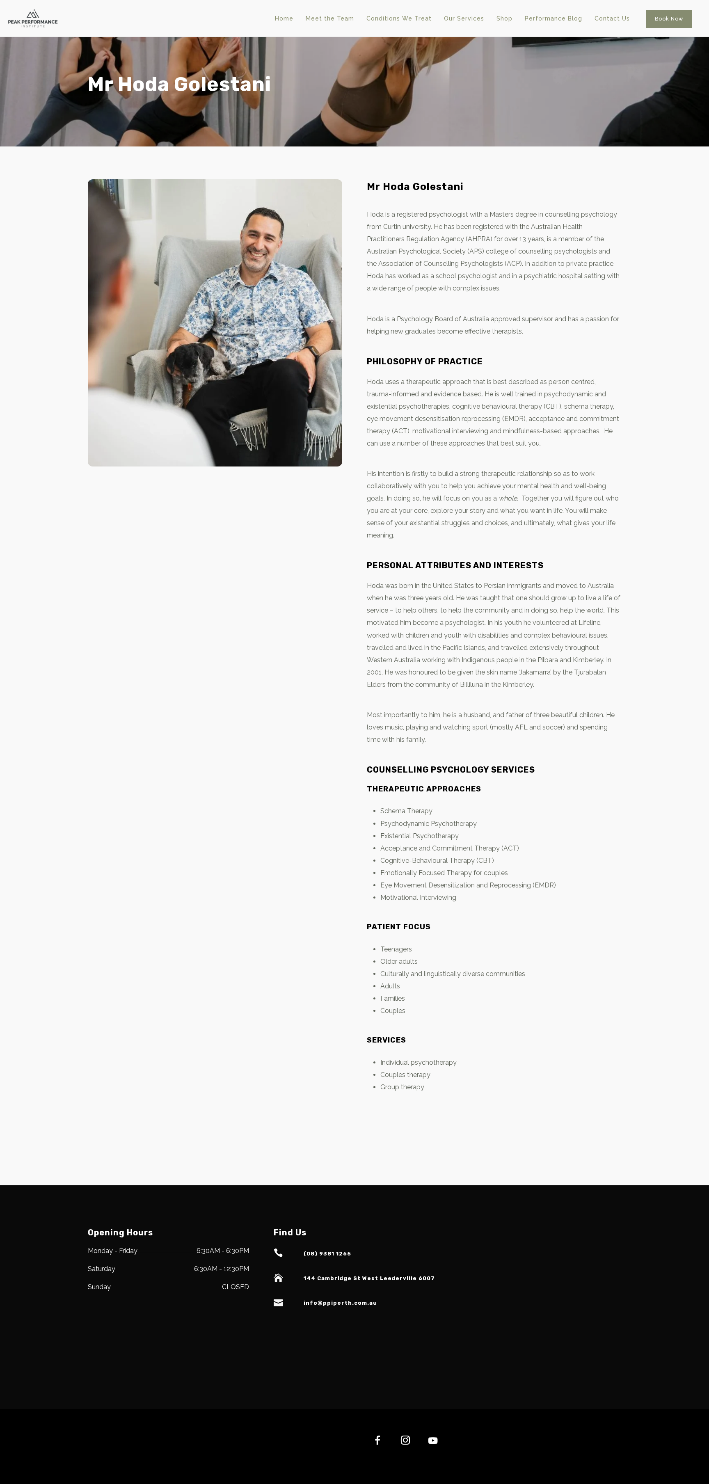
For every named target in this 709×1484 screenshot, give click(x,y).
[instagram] (400, 1441)
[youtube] (432, 1445)
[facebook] (373, 1441)
